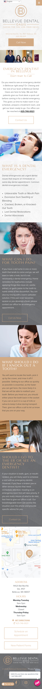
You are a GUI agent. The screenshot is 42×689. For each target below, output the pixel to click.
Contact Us (21, 120)
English (9, 1)
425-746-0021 (21, 36)
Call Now (21, 42)
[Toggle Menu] (39, 3)
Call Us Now (14, 317)
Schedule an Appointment (21, 633)
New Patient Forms (21, 645)
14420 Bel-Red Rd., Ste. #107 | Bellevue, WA (21, 34)
